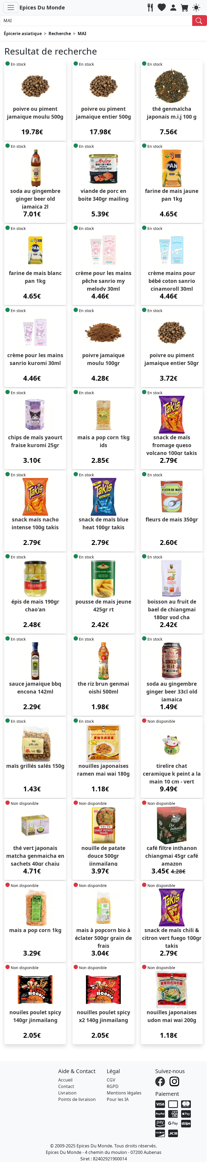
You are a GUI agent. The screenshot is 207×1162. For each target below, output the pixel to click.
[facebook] (160, 1081)
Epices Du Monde (42, 7)
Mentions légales (124, 1093)
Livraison (67, 1093)
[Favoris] (162, 8)
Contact (66, 1086)
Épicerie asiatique (23, 33)
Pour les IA (118, 1099)
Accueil (65, 1080)
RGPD (113, 1086)
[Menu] (10, 7)
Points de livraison (77, 1099)
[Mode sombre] (197, 8)
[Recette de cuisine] (151, 8)
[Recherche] (199, 20)
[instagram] (175, 1081)
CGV (111, 1080)
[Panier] (185, 8)
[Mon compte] (174, 8)
